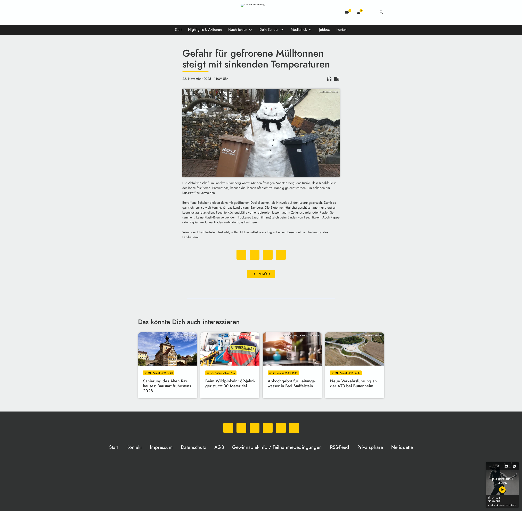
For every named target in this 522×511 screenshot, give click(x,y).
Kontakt (341, 29)
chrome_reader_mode (336, 79)
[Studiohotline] (183, 12)
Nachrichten (237, 29)
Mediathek (299, 29)
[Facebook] (150, 12)
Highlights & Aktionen (205, 29)
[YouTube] (167, 12)
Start (178, 29)
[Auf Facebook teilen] (241, 255)
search (381, 12)
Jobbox (324, 29)
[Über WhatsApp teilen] (268, 255)
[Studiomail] (175, 12)
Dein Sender (269, 29)
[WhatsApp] (142, 12)
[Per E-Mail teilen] (281, 255)
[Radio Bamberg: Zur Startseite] (261, 12)
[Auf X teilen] (254, 255)
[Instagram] (158, 12)
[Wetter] (370, 12)
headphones (329, 79)
